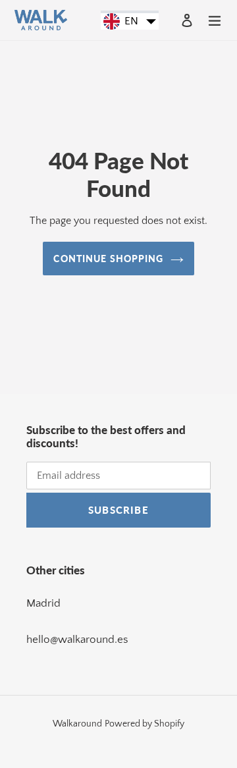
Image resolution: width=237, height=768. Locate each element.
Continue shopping (108, 258)
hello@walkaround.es (77, 639)
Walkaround (77, 724)
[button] (130, 21)
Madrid (43, 603)
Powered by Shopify (144, 724)
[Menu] (214, 20)
